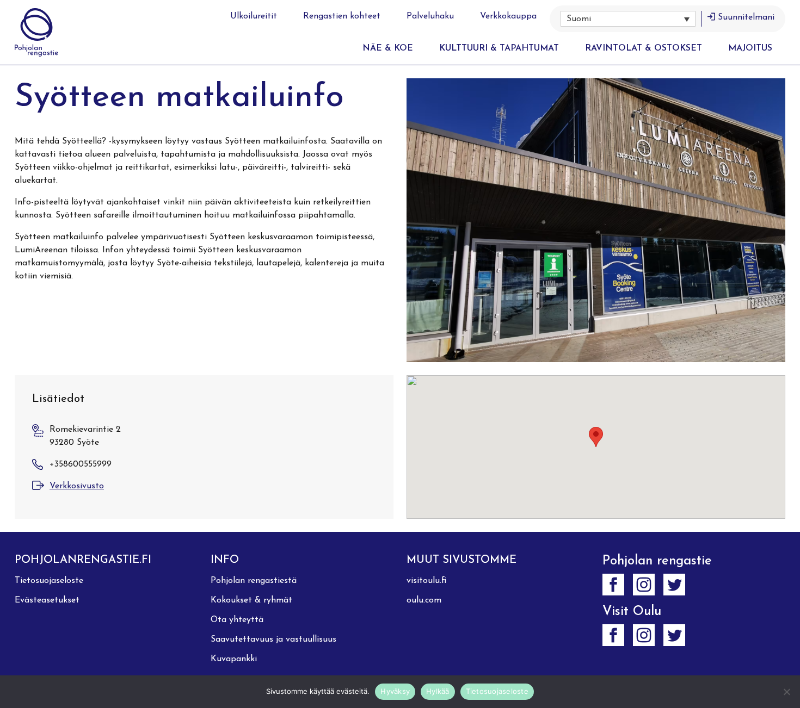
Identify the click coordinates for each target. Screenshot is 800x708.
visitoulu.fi (426, 580)
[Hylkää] (786, 691)
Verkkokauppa (508, 16)
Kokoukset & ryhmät (251, 600)
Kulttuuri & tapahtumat (499, 48)
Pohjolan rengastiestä (254, 580)
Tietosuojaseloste (49, 580)
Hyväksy (395, 691)
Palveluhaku (430, 16)
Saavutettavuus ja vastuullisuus (273, 639)
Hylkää (438, 691)
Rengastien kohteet (341, 16)
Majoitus (750, 48)
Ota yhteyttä (237, 620)
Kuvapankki (234, 659)
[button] (628, 19)
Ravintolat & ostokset (643, 48)
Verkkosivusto (77, 486)
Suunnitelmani (746, 17)
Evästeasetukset (47, 600)
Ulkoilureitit (253, 16)
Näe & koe (387, 48)
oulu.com (424, 600)
